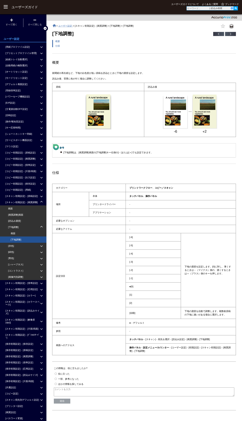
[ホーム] (54, 25)
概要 (57, 41)
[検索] (235, 8)
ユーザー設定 (65, 26)
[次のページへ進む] (230, 35)
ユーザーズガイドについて (185, 4)
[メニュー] (5, 7)
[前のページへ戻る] (218, 35)
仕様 (57, 46)
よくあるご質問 (210, 4)
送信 (62, 401)
